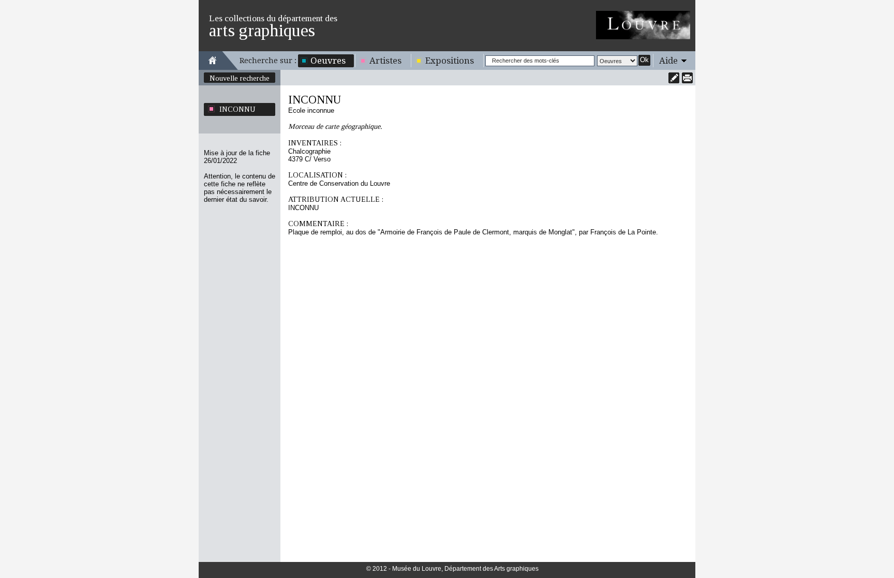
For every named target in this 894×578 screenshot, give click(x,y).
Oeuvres (328, 60)
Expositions (449, 60)
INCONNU (237, 109)
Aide (668, 60)
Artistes (385, 60)
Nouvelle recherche (240, 78)
